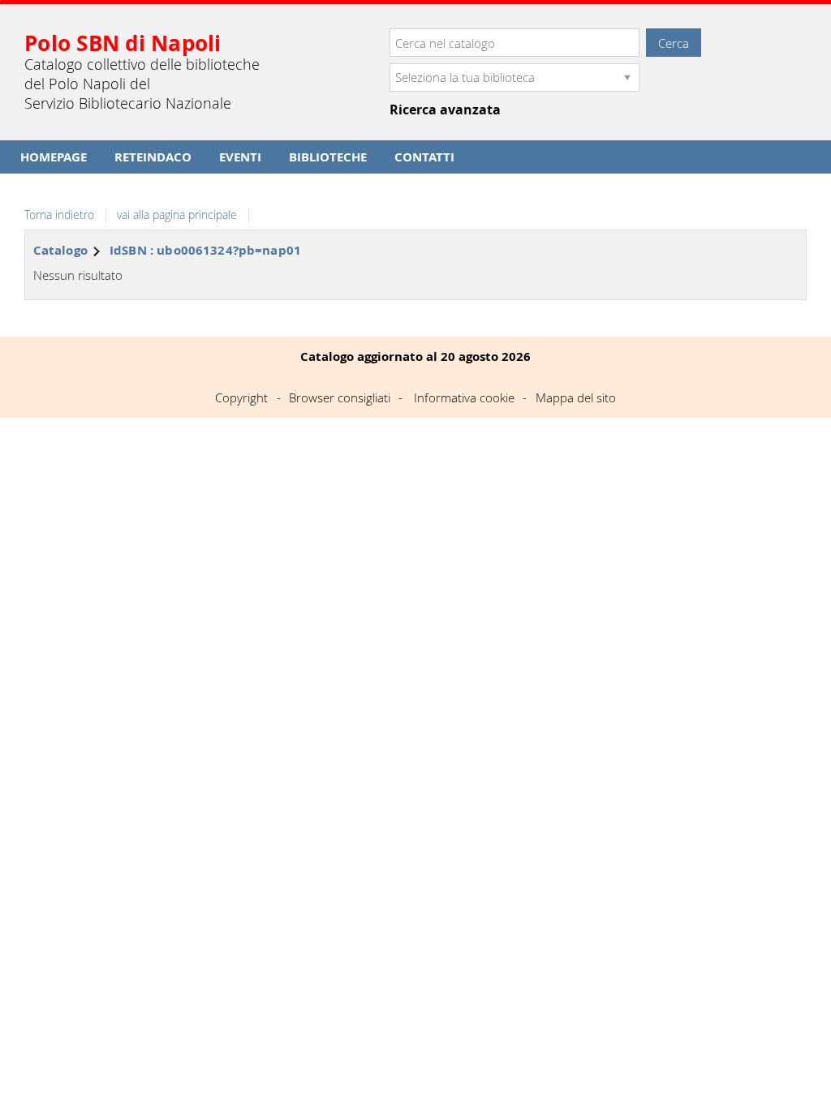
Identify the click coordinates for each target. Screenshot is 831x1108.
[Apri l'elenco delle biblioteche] (627, 77)
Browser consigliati (339, 397)
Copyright (241, 397)
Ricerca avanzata (445, 110)
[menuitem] (53, 157)
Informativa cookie (464, 397)
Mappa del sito (576, 397)
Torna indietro (59, 215)
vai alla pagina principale (177, 215)
